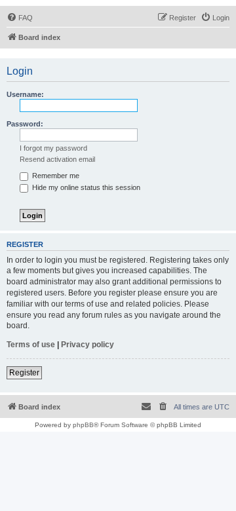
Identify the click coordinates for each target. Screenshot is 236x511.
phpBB (83, 424)
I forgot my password (53, 148)
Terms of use (31, 344)
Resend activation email (57, 159)
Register (24, 372)
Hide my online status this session (85, 187)
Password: (25, 124)
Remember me (54, 176)
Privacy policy (87, 344)
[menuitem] (20, 18)
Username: (25, 94)
